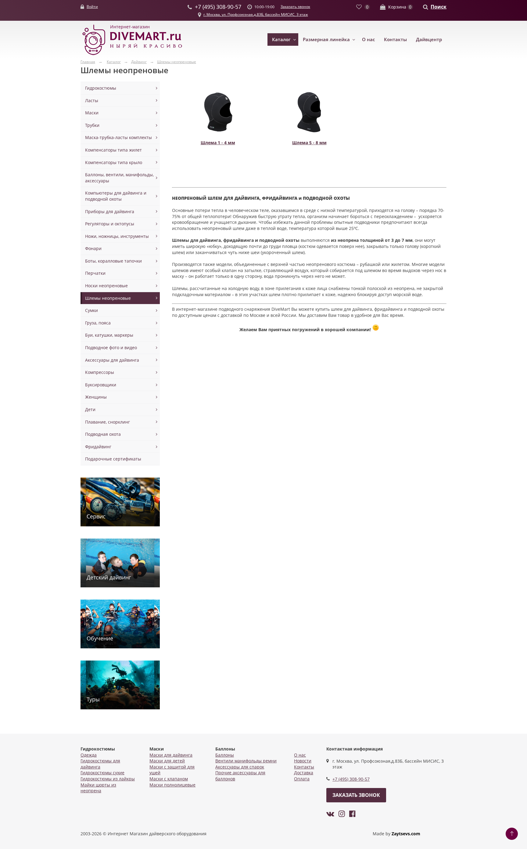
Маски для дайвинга (170, 755)
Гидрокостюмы (100, 88)
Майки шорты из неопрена (98, 788)
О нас (368, 39)
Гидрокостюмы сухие (102, 773)
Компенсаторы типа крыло (113, 162)
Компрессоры (99, 372)
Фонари (93, 248)
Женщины (96, 397)
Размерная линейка (326, 39)
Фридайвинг (98, 447)
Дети (90, 409)
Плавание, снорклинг (107, 422)
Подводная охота (103, 434)
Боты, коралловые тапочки (113, 261)
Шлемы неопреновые (108, 298)
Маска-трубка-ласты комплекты (118, 137)
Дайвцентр (429, 39)
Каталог (281, 39)
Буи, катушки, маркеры (109, 335)
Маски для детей (167, 761)
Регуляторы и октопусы (109, 224)
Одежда (89, 755)
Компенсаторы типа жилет (113, 150)
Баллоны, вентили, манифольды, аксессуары (119, 178)
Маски (92, 113)
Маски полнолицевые (172, 785)
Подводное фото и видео (111, 347)
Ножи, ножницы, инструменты (117, 236)
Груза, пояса (98, 323)
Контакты (395, 39)
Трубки (92, 125)
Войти (92, 6)
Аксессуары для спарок (239, 767)
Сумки (91, 310)
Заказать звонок (295, 6)
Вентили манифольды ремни (246, 761)
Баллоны (224, 755)
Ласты (91, 100)
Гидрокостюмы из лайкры (108, 779)
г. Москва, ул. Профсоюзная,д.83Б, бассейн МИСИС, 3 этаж (255, 14)
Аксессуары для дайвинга (112, 360)
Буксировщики (100, 385)
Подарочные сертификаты (113, 459)
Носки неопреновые (106, 285)
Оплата (302, 779)
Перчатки (95, 273)
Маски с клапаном (168, 779)
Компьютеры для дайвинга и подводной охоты (115, 196)
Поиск (438, 6)
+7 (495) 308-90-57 (351, 779)
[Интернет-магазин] (132, 55)
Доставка (303, 773)
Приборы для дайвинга (109, 211)
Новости (302, 761)
